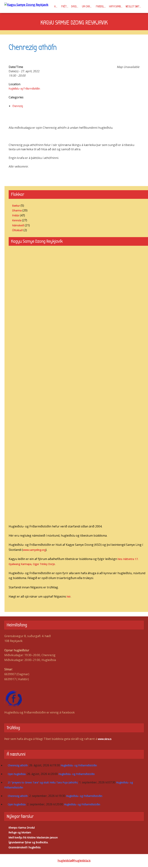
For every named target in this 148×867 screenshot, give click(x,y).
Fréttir (65, 6)
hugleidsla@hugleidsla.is (74, 861)
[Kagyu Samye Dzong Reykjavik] (26, 4)
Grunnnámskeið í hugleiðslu (24, 847)
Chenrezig (17, 106)
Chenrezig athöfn (18, 765)
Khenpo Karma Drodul (21, 827)
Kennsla (16, 220)
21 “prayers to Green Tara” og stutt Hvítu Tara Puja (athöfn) (43, 782)
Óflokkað (17, 230)
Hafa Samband (116, 6)
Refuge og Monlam (19, 832)
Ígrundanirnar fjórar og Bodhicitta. (28, 842)
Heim (56, 6)
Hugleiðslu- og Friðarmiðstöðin (24, 88)
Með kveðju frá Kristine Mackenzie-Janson (33, 837)
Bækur (16, 205)
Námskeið (18, 225)
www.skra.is (105, 739)
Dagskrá (75, 6)
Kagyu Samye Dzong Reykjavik (74, 22)
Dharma (17, 210)
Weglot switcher (135, 6)
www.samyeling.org (34, 550)
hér (69, 596)
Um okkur (87, 6)
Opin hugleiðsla (17, 774)
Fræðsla (101, 6)
